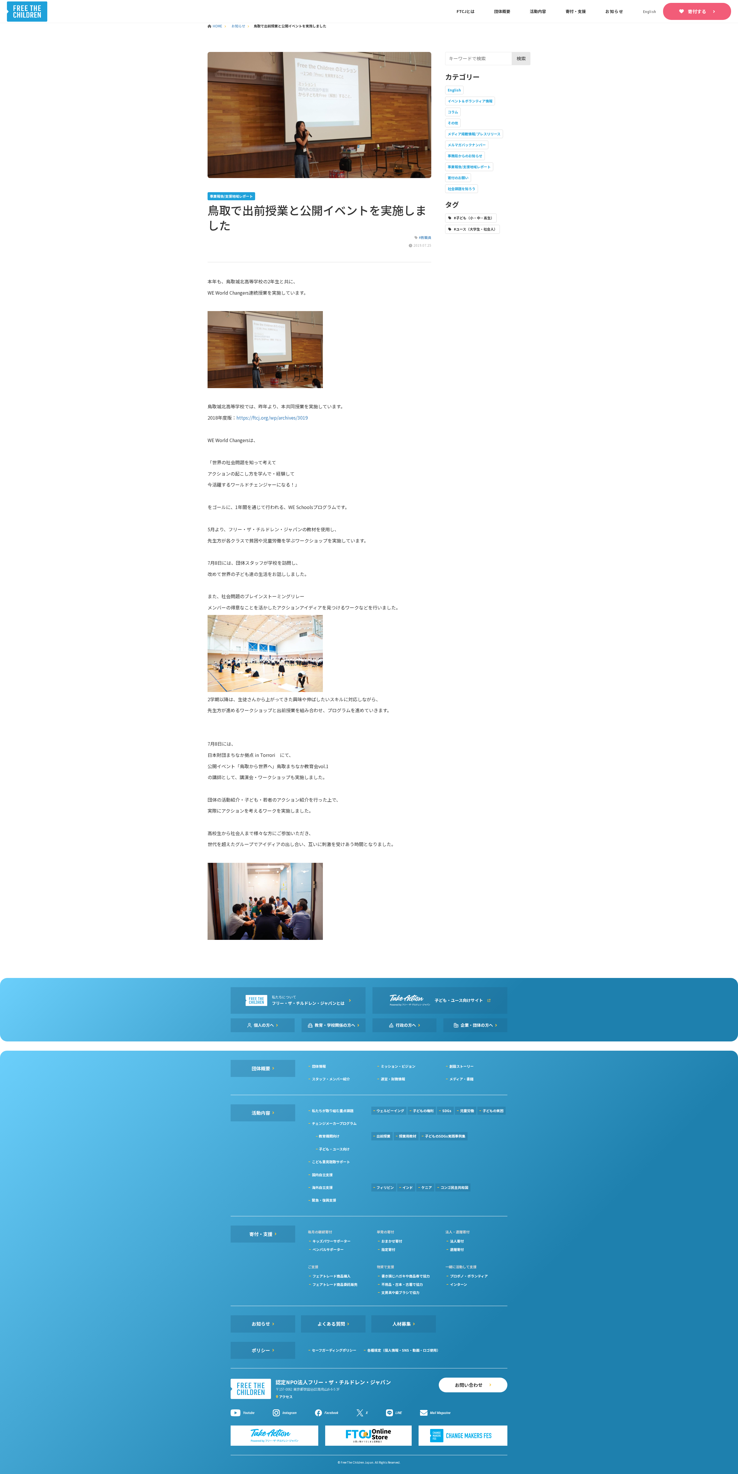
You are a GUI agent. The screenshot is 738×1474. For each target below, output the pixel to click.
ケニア (426, 1187)
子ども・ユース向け (334, 1148)
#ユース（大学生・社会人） (475, 229)
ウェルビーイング (390, 1110)
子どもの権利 (423, 1110)
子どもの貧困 (493, 1110)
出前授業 (383, 1135)
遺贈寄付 (457, 1249)
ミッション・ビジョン (398, 1066)
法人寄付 (457, 1241)
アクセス (286, 1396)
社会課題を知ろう (461, 188)
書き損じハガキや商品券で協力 (405, 1275)
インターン (458, 1284)
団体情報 (319, 1066)
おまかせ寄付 (391, 1241)
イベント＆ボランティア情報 (470, 100)
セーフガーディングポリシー (334, 1350)
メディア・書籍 (461, 1078)
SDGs (446, 1110)
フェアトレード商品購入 (331, 1275)
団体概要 (502, 11)
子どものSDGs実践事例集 (445, 1135)
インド (407, 1187)
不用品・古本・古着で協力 (402, 1284)
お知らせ (614, 11)
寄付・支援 (576, 11)
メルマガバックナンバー (467, 144)
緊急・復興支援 (324, 1200)
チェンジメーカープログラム (334, 1123)
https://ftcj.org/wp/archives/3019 (272, 417)
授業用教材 (407, 1135)
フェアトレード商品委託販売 (334, 1284)
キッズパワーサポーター (331, 1241)
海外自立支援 (322, 1187)
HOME (218, 25)
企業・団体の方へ (477, 1025)
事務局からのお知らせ (465, 155)
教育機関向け (329, 1135)
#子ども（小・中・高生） (474, 217)
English (454, 89)
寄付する (697, 11)
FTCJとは (466, 11)
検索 (521, 58)
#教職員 (425, 237)
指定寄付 (388, 1249)
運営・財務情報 (393, 1078)
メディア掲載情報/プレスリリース (474, 133)
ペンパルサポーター (328, 1249)
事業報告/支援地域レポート (469, 166)
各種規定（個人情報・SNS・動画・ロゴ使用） (403, 1350)
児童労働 (467, 1110)
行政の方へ (406, 1025)
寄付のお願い (458, 177)
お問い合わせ (469, 1384)
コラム (453, 111)
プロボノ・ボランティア (469, 1275)
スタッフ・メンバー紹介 (331, 1078)
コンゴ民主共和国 (454, 1187)
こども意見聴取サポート (331, 1161)
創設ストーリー (461, 1066)
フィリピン (385, 1187)
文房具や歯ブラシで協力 (400, 1292)
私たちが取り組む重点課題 (332, 1110)
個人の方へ (264, 1025)
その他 (453, 122)
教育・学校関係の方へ (335, 1025)
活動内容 (538, 11)
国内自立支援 (322, 1174)
